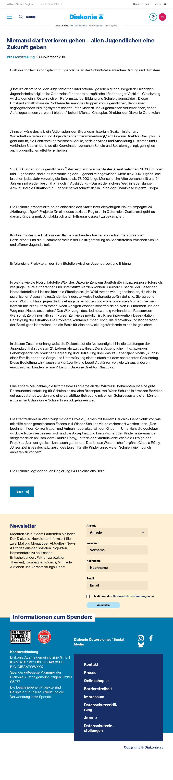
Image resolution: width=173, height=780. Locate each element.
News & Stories (62, 25)
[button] (117, 532)
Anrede (91, 525)
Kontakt (91, 664)
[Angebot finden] (153, 17)
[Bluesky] (141, 646)
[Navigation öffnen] (9, 17)
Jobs (157, 4)
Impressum (94, 696)
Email (90, 578)
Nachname (93, 560)
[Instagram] (141, 639)
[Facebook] (151, 639)
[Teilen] (165, 4)
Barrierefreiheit (141, 4)
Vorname (92, 543)
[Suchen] (21, 17)
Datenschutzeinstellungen (99, 728)
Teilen (19, 491)
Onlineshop (94, 680)
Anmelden (103, 605)
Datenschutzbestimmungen (131, 596)
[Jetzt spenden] (162, 17)
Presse (90, 672)
